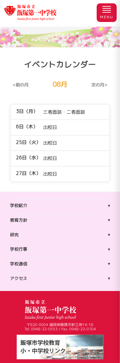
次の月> (99, 84)
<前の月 (21, 84)
